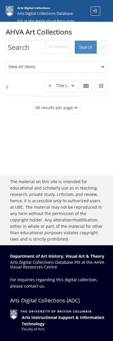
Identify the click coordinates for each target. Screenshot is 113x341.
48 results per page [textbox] (54, 107)
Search (85, 47)
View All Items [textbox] (21, 66)
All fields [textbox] (57, 46)
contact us (34, 286)
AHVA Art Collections (39, 32)
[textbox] (61, 85)
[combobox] (58, 47)
